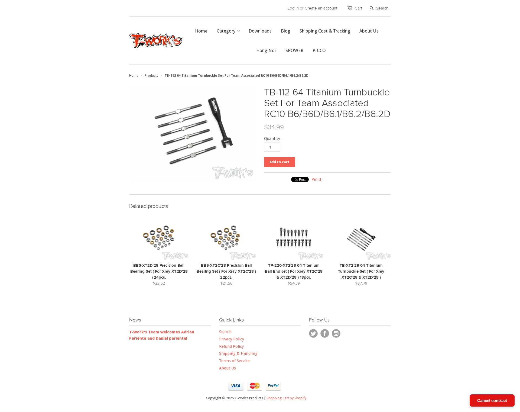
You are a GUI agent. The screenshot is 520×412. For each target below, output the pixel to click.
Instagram (336, 333)
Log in (293, 8)
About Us (227, 368)
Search (225, 331)
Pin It (316, 179)
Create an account (321, 8)
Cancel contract (492, 400)
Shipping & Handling (238, 353)
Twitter (313, 333)
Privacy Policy (231, 339)
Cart (358, 8)
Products (151, 76)
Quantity (272, 138)
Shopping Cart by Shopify (286, 398)
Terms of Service (234, 360)
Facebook (324, 333)
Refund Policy (231, 346)
